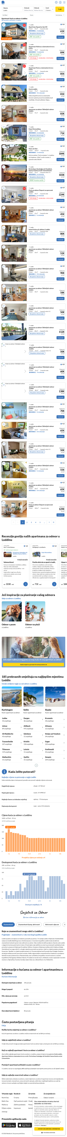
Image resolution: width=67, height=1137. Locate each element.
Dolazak (26, 8)
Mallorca (5, 1105)
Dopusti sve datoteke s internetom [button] (49, 1129)
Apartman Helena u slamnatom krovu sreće (41, 47)
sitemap (4, 1112)
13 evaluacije (41, 274)
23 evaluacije (41, 431)
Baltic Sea (5, 1101)
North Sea (5, 1098)
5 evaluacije (40, 73)
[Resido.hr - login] (61, 2)
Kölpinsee (51, 938)
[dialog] (49, 1116)
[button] (65, 2)
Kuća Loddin (33, 89)
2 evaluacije (40, 133)
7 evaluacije (40, 30)
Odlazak (36, 8)
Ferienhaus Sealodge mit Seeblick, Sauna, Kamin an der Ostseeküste (40, 169)
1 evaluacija (40, 152)
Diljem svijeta (6, 1108)
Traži (60, 9)
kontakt (31, 1108)
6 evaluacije (40, 174)
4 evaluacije (40, 412)
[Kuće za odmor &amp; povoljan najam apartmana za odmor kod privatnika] (3, 2)
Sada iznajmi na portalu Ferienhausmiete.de (33, 664)
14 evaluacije (41, 93)
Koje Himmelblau (35, 129)
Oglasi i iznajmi (49, 1098)
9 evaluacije (40, 372)
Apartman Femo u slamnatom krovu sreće (41, 68)
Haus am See (33, 149)
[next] (49, 522)
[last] (53, 522)
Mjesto (5, 8)
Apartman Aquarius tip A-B (38, 27)
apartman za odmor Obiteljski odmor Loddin (41, 110)
